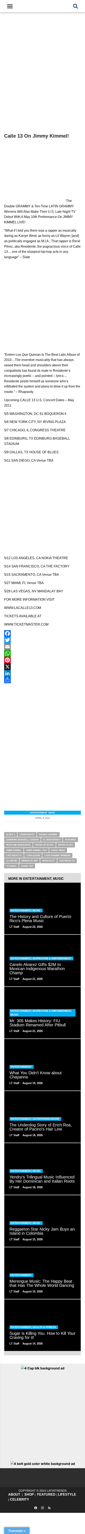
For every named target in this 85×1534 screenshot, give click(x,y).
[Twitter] (42, 640)
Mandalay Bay (30, 860)
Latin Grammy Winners (57, 855)
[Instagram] (42, 1508)
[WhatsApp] (42, 653)
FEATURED (46, 1494)
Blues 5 (10, 834)
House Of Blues (44, 845)
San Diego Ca (67, 860)
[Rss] (49, 1508)
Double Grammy (48, 834)
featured (70, 840)
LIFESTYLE (67, 1494)
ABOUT (14, 1494)
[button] (9, 6)
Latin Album (33, 855)
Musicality (48, 860)
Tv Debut (11, 866)
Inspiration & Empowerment (52, 958)
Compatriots (27, 834)
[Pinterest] (42, 660)
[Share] (42, 680)
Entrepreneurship (46, 1118)
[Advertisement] (42, 81)
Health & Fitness (44, 1327)
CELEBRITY (19, 1499)
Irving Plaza (65, 845)
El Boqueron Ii (51, 840)
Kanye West (58, 850)
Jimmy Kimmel (13, 850)
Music (51, 813)
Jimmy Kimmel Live (36, 850)
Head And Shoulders (18, 845)
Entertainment (38, 813)
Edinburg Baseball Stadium (22, 840)
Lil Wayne (11, 860)
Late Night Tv (14, 855)
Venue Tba (27, 866)
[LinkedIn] (42, 673)
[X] (42, 666)
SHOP (29, 1494)
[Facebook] (42, 633)
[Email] (42, 646)
